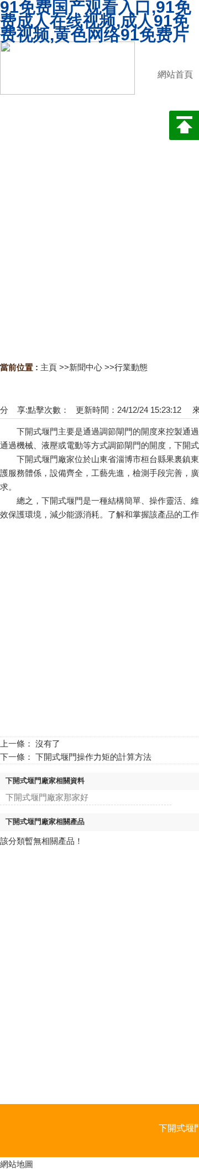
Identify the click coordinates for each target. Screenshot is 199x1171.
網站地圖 (16, 1164)
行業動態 (131, 367)
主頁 (48, 367)
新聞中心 (85, 367)
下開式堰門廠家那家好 (47, 797)
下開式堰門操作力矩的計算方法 (93, 756)
